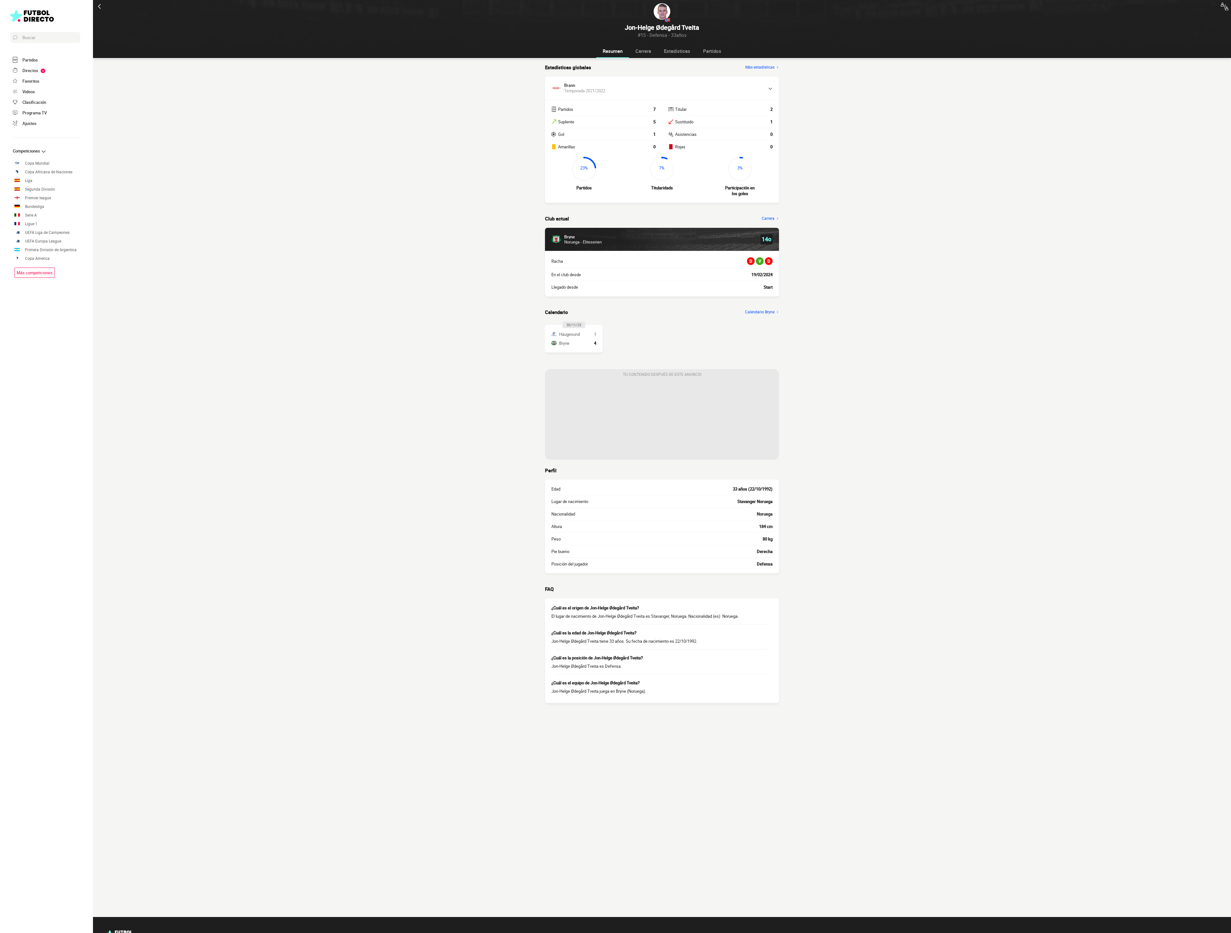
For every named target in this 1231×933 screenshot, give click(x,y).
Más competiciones (35, 273)
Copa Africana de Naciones (48, 172)
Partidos (712, 51)
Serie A (31, 215)
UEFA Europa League (43, 241)
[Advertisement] (662, 420)
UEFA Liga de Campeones (47, 232)
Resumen (613, 51)
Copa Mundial (37, 163)
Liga (28, 180)
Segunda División (40, 189)
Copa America (37, 258)
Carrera (643, 51)
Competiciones (27, 151)
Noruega (765, 514)
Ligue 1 (31, 224)
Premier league (38, 198)
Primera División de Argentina (51, 249)
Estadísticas (677, 51)
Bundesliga (34, 206)
